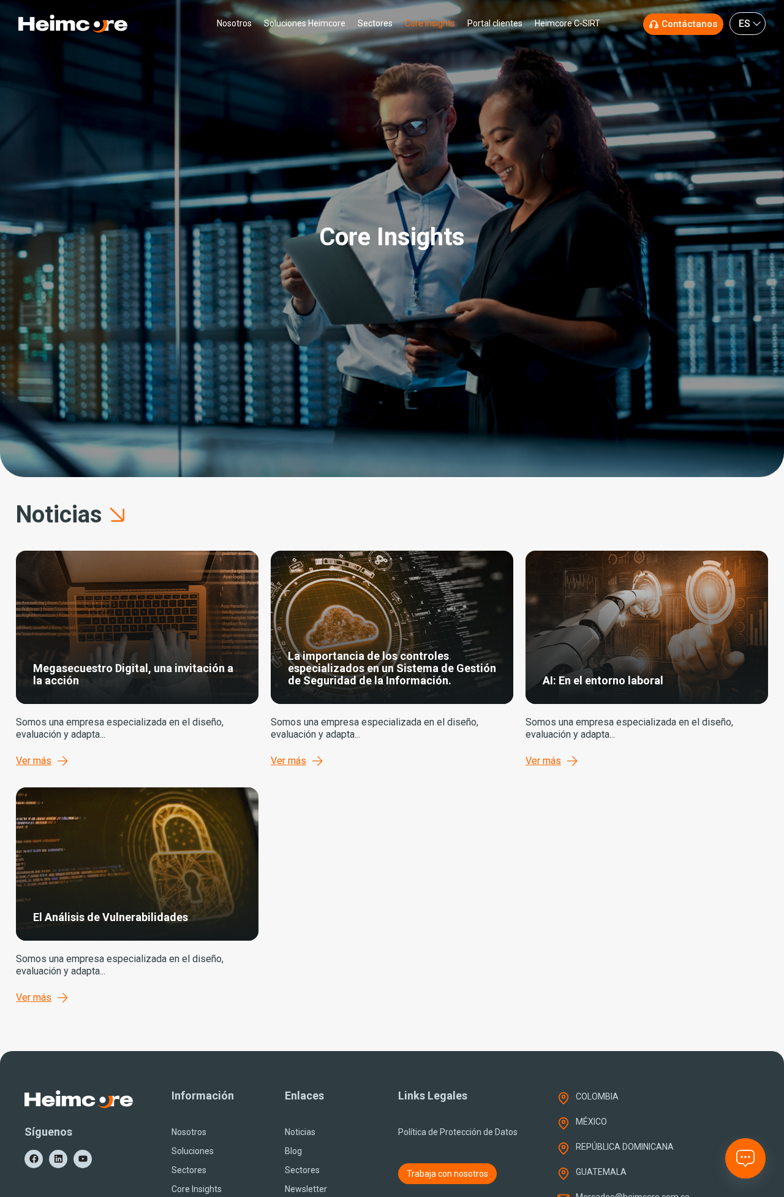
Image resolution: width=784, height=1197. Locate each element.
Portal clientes (494, 23)
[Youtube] (83, 1159)
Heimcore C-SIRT (567, 23)
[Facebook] (33, 1159)
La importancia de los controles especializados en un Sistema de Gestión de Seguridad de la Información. (392, 668)
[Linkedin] (58, 1159)
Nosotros (234, 23)
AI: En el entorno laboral (603, 680)
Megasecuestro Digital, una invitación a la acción (133, 674)
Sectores (375, 23)
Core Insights (430, 23)
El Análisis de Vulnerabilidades (110, 917)
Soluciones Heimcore (304, 23)
